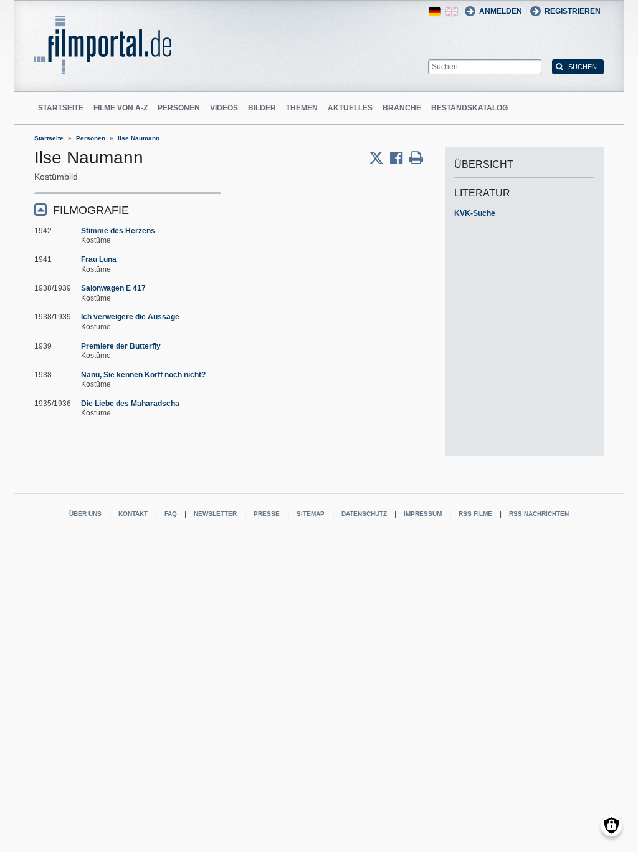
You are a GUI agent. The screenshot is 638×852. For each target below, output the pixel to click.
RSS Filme (475, 513)
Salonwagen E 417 (113, 288)
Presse (267, 513)
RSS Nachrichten (539, 513)
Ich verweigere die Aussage (130, 316)
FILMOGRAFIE (91, 210)
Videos (224, 108)
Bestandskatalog (469, 108)
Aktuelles (350, 108)
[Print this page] (416, 157)
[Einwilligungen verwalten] (611, 825)
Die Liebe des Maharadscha (130, 403)
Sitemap (311, 513)
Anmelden (500, 11)
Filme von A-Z (120, 108)
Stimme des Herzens (118, 230)
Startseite (60, 108)
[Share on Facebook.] (399, 157)
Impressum (423, 513)
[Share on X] (379, 157)
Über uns (85, 513)
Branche (402, 108)
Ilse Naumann (139, 138)
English (452, 11)
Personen (179, 108)
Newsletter (215, 513)
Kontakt (133, 513)
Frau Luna (99, 259)
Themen (302, 108)
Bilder (262, 108)
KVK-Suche (474, 213)
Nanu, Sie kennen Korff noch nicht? (143, 374)
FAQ (170, 513)
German (435, 11)
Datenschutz (364, 513)
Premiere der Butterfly (121, 346)
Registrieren (573, 11)
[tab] (127, 209)
